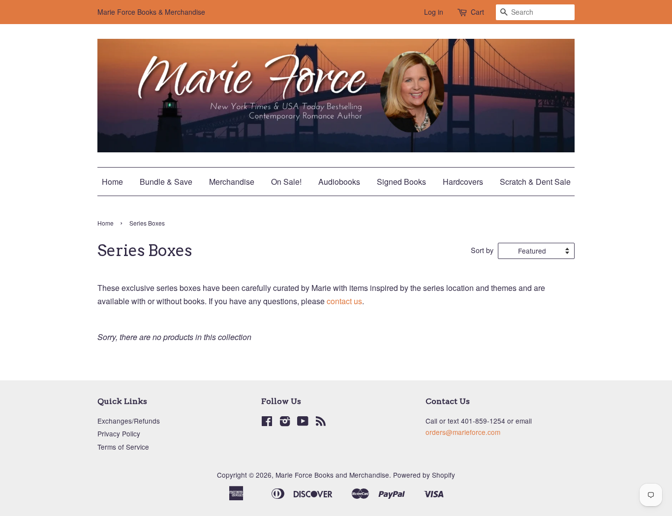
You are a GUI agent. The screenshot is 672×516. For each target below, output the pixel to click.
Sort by (482, 250)
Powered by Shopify (424, 475)
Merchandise (231, 181)
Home (112, 181)
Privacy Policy (118, 433)
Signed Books (401, 181)
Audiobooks (339, 181)
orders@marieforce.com (463, 432)
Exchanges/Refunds (128, 421)
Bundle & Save (166, 181)
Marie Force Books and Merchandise (332, 475)
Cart (477, 12)
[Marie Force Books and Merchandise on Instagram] (284, 423)
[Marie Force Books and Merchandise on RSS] (320, 423)
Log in (433, 12)
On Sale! (286, 181)
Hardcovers (463, 181)
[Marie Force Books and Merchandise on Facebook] (267, 423)
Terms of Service (123, 447)
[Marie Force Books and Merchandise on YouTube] (302, 423)
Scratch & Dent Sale (535, 181)
